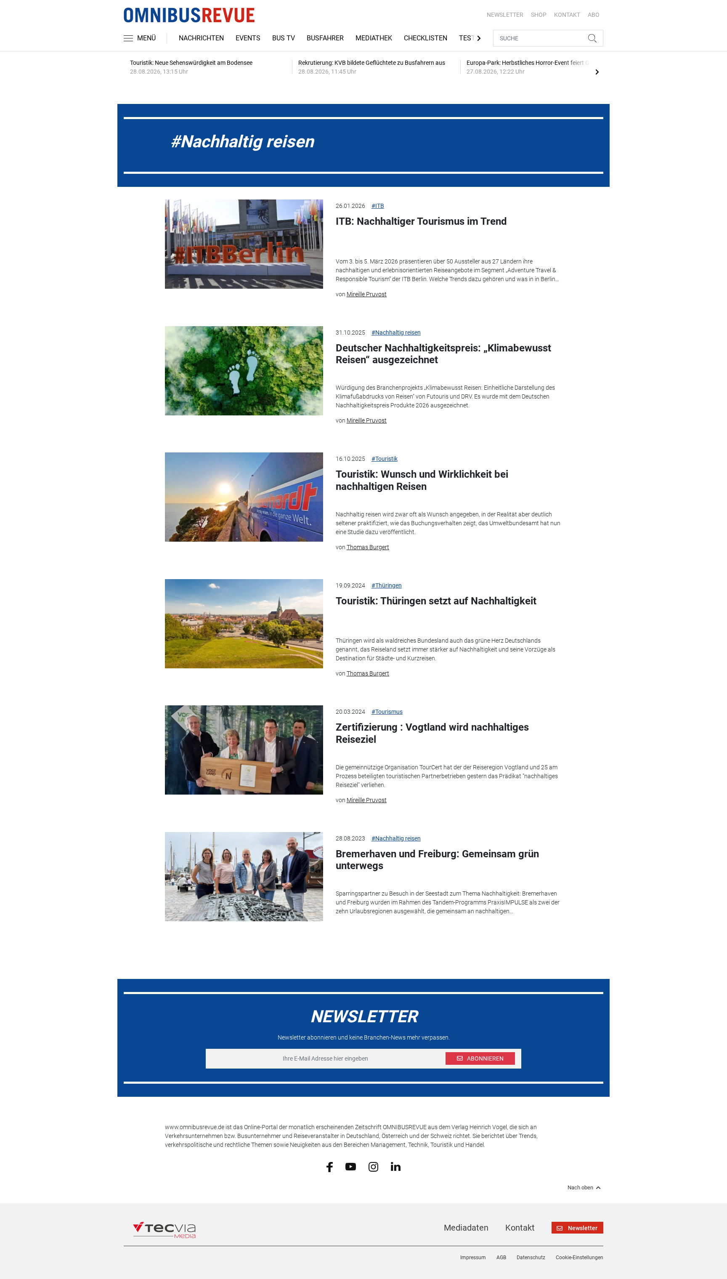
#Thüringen (386, 585)
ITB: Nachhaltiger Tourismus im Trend (421, 221)
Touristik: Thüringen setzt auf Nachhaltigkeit (436, 601)
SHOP (539, 14)
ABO (594, 14)
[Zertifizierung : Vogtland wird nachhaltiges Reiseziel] (244, 750)
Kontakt (520, 1228)
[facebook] (329, 1166)
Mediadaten (466, 1228)
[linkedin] (396, 1166)
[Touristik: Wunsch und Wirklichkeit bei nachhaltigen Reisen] (244, 497)
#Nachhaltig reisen (396, 332)
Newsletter (505, 14)
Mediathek (374, 38)
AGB (501, 1257)
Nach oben (580, 1188)
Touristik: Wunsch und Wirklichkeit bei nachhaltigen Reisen (422, 480)
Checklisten (425, 38)
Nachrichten (201, 38)
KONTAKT (567, 14)
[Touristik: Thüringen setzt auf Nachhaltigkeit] (244, 623)
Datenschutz (531, 1257)
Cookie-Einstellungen (579, 1257)
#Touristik (384, 458)
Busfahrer (325, 38)
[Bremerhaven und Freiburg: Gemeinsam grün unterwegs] (244, 876)
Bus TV (283, 38)
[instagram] (373, 1166)
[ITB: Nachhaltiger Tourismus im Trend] (244, 244)
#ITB (377, 205)
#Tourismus (387, 711)
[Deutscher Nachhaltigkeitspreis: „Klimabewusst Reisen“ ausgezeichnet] (244, 370)
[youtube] (350, 1166)
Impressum (473, 1257)
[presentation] (597, 71)
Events (248, 38)
